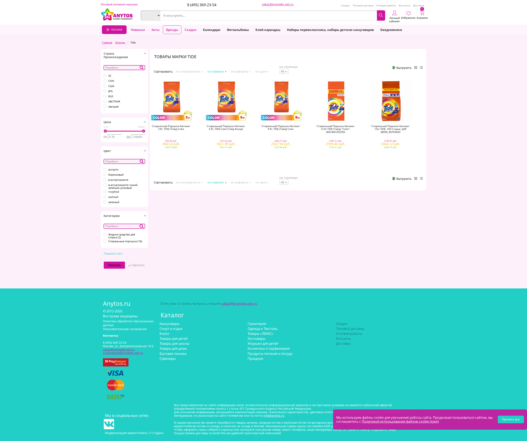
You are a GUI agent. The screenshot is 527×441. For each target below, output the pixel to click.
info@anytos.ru (274, 415)
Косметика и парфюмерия (269, 348)
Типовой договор (363, 5)
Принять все (511, 419)
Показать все (113, 253)
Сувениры (168, 358)
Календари (211, 30)
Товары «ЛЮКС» (260, 333)
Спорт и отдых (171, 328)
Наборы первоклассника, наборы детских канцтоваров (330, 30)
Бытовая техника (173, 353)
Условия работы (386, 5)
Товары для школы (174, 343)
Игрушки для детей (263, 343)
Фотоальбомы (238, 30)
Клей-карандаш (267, 30)
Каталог (116, 29)
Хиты (156, 30)
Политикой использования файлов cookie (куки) (400, 421)
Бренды (172, 30)
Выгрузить (404, 68)
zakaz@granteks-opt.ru (278, 4)
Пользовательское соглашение (125, 329)
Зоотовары (256, 338)
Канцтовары (169, 323)
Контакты (404, 5)
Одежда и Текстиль (262, 328)
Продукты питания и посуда (270, 353)
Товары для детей (174, 338)
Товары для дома (173, 348)
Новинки (138, 30)
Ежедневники (391, 30)
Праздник (255, 358)
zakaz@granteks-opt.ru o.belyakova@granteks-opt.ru (123, 351)
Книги (164, 333)
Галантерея (257, 323)
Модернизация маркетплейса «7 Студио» (134, 433)
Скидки (345, 5)
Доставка (418, 5)
